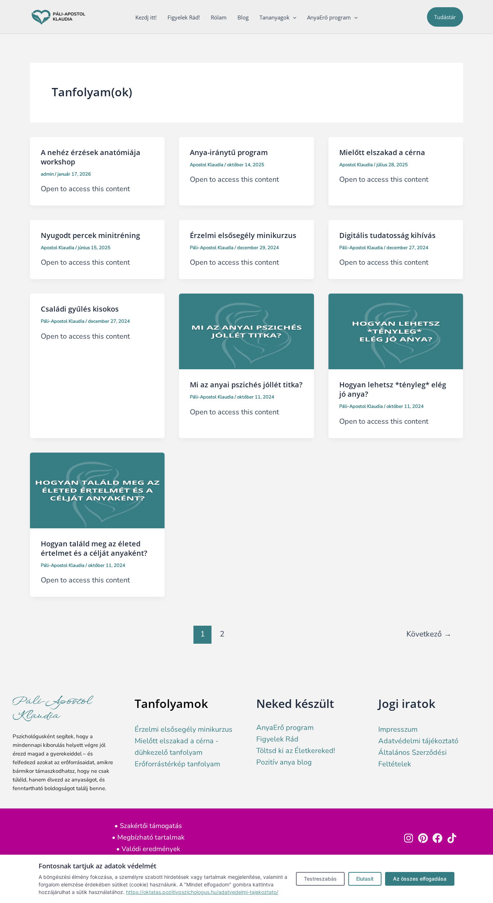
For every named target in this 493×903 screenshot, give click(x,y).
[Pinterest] (423, 838)
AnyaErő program (329, 17)
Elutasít (365, 879)
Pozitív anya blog (284, 762)
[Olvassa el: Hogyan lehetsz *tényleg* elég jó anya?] (395, 331)
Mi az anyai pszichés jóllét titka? (246, 384)
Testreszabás (320, 879)
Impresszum (398, 729)
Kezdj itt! (146, 17)
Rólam (219, 17)
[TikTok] (452, 838)
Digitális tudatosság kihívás (387, 235)
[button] (292, 17)
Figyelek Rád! (183, 17)
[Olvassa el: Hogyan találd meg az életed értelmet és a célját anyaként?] (97, 490)
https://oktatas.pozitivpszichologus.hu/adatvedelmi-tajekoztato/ (202, 892)
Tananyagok (274, 17)
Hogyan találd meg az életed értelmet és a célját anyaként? (94, 548)
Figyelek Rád (277, 739)
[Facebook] (437, 838)
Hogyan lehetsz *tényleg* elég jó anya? (392, 389)
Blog (243, 17)
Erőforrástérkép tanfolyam (177, 764)
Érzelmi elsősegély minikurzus (243, 235)
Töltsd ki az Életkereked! (295, 751)
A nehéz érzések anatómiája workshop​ (90, 157)
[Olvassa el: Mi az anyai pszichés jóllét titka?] (246, 331)
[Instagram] (408, 838)
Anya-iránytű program (229, 152)
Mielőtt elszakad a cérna (382, 152)
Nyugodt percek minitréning (90, 235)
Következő (428, 634)
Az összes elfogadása (419, 879)
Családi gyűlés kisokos (80, 309)
